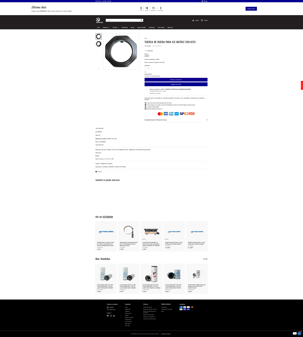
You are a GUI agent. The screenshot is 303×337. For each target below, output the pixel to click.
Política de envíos (147, 307)
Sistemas (115, 27)
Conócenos (164, 307)
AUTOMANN (148, 46)
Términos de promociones (149, 319)
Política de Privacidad (148, 315)
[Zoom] (121, 51)
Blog (162, 311)
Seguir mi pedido (142, 27)
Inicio (98, 27)
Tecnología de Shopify (166, 333)
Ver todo (205, 258)
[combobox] (124, 20)
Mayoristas (170, 27)
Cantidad (147, 65)
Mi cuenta (127, 325)
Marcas (132, 27)
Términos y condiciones (149, 317)
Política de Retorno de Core (150, 309)
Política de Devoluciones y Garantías (149, 312)
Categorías (105, 27)
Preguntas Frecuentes (166, 309)
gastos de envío (148, 74)
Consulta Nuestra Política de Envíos (156, 120)
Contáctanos (152, 27)
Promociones (125, 27)
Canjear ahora (251, 9)
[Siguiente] (98, 68)
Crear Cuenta (161, 27)
